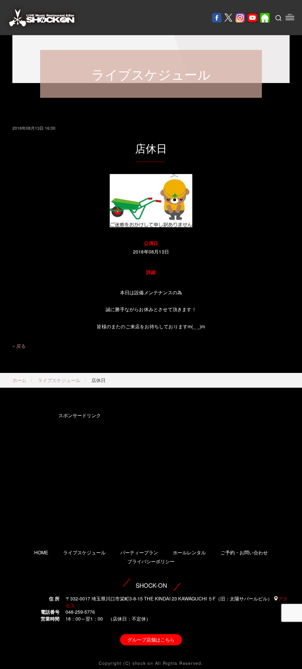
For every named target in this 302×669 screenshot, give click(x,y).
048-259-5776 (80, 611)
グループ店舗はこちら (151, 639)
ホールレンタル (189, 552)
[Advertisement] (79, 472)
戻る (21, 345)
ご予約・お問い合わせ (244, 552)
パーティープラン (139, 552)
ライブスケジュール (59, 380)
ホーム (19, 380)
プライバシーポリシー (151, 561)
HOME (41, 552)
